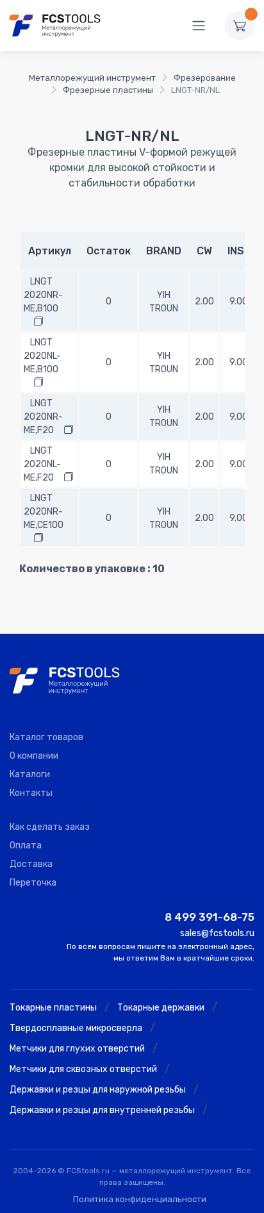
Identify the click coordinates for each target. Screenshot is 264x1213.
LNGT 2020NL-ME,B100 (42, 356)
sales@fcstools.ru (217, 933)
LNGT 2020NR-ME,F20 (43, 417)
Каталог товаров (46, 737)
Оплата (26, 845)
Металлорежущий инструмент (92, 78)
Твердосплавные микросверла (76, 1028)
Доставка (31, 864)
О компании (34, 755)
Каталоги (30, 774)
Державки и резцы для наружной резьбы (98, 1089)
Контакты (31, 793)
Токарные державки (160, 1007)
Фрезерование (205, 78)
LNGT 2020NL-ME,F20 (42, 464)
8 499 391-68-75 (209, 917)
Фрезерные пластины (108, 90)
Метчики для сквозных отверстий (83, 1069)
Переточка (33, 882)
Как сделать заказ (50, 826)
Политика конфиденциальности (139, 1199)
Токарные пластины (53, 1007)
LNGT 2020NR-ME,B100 (43, 295)
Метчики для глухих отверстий (77, 1048)
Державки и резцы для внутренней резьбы (102, 1110)
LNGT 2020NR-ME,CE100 (43, 512)
